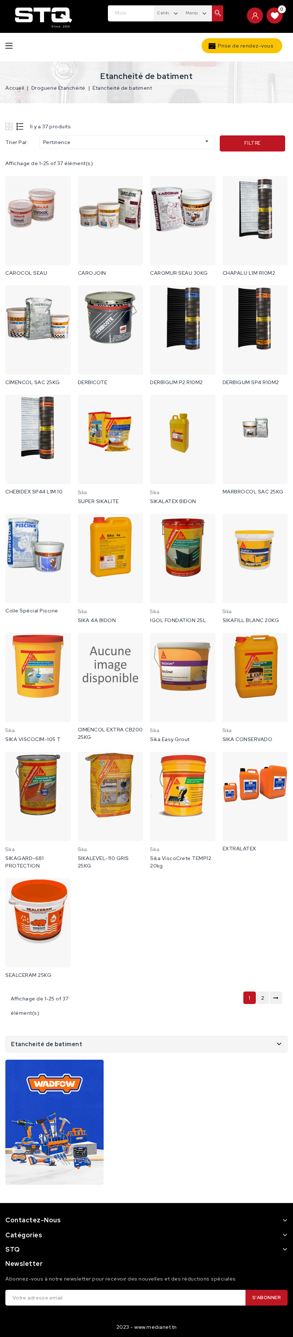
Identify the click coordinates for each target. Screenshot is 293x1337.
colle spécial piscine (31, 610)
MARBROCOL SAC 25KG (253, 491)
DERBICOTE (93, 382)
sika (82, 492)
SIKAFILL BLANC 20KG (251, 620)
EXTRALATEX (239, 848)
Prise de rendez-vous (245, 46)
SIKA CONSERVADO (248, 739)
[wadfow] (54, 1122)
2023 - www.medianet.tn (146, 1327)
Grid (9, 126)
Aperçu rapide (60, 189)
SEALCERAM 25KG (28, 975)
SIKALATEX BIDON (173, 501)
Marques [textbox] (195, 13)
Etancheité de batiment (46, 1044)
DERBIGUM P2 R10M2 (176, 382)
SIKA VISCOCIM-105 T (33, 739)
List (20, 126)
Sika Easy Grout (170, 739)
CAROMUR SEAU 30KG (179, 273)
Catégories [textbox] (169, 13)
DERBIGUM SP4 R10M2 (251, 382)
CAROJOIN (92, 273)
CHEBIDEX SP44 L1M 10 (34, 491)
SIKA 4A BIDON (97, 620)
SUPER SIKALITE (98, 501)
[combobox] (168, 12)
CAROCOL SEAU (26, 273)
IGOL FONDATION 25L (178, 620)
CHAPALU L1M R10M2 (249, 273)
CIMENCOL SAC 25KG (32, 382)
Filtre (252, 143)
